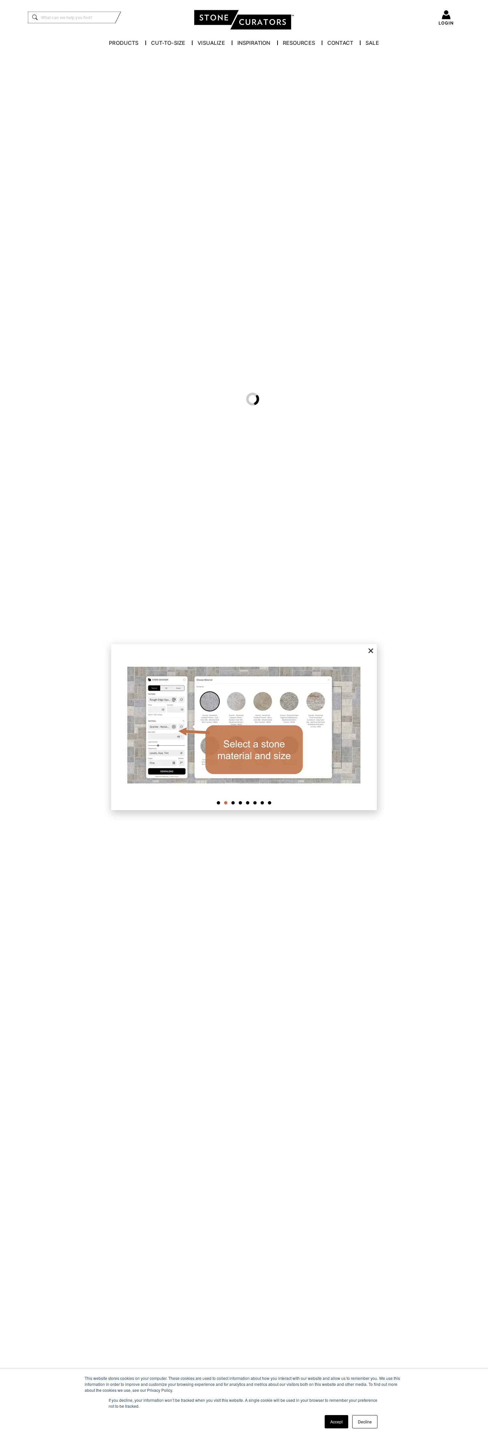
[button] (370, 650)
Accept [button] (336, 1421)
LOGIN (446, 23)
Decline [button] (365, 1421)
